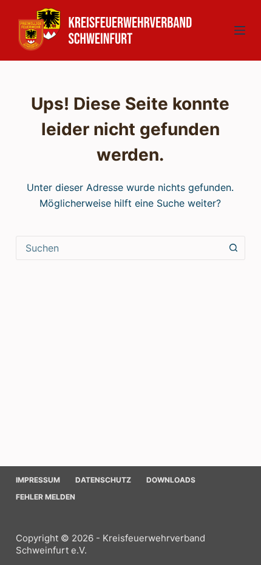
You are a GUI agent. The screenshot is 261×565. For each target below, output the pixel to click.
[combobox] (119, 248)
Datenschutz (103, 479)
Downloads (170, 479)
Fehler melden (45, 496)
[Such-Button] (233, 247)
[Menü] (239, 30)
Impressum (38, 479)
